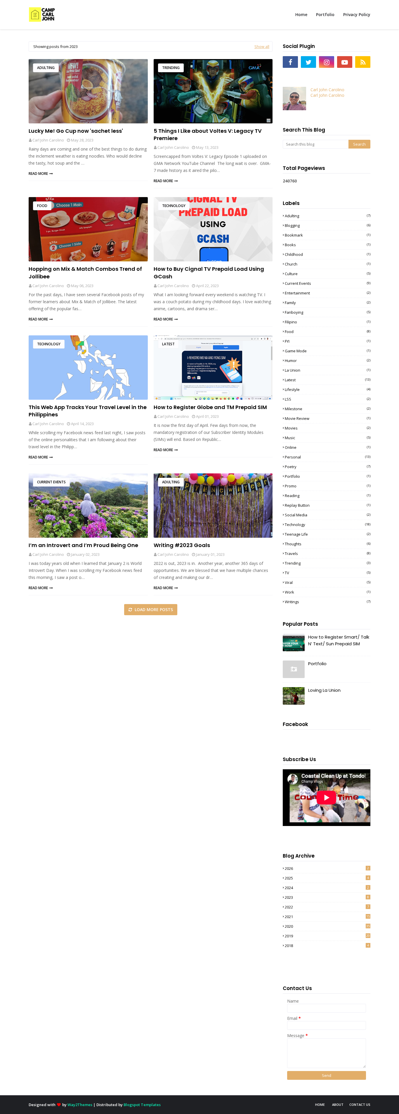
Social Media (327, 515)
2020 (327, 926)
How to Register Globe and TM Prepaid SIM (210, 407)
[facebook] (290, 62)
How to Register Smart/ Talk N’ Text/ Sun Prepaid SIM (338, 640)
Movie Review (327, 418)
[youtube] (344, 62)
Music (327, 437)
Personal (327, 457)
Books (327, 244)
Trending (171, 67)
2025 (327, 878)
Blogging (327, 225)
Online (327, 447)
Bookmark (327, 235)
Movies (327, 428)
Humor (327, 360)
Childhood (327, 254)
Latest (168, 344)
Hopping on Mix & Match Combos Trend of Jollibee (85, 272)
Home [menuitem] (301, 14)
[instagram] (326, 62)
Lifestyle (327, 389)
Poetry (327, 466)
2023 (327, 897)
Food (42, 205)
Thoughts (327, 543)
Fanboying (327, 312)
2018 (327, 945)
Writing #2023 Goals (182, 545)
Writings (327, 601)
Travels (327, 553)
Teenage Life (327, 534)
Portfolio (327, 476)
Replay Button (327, 505)
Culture (327, 273)
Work (327, 592)
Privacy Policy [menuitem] (356, 14)
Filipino (327, 322)
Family (327, 302)
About (338, 1104)
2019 (327, 936)
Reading (327, 495)
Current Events (51, 482)
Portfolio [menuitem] (325, 14)
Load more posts (153, 609)
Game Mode (327, 350)
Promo (327, 486)
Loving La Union (324, 690)
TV (327, 572)
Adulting (46, 67)
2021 (327, 916)
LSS (327, 399)
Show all (261, 46)
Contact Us (359, 1104)
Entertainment (327, 293)
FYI (327, 341)
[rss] (362, 62)
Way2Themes (79, 1104)
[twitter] (308, 62)
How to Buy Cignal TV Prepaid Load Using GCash (209, 272)
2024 (327, 887)
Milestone (327, 408)
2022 (327, 907)
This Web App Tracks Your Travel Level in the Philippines (88, 410)
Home (320, 1104)
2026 (327, 868)
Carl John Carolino (48, 140)
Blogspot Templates (142, 1104)
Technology (173, 205)
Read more (38, 173)
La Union (327, 370)
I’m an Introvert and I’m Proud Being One (83, 545)
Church (327, 264)
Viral (327, 582)
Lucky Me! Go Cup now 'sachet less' (76, 130)
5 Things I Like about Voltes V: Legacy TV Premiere (208, 134)
